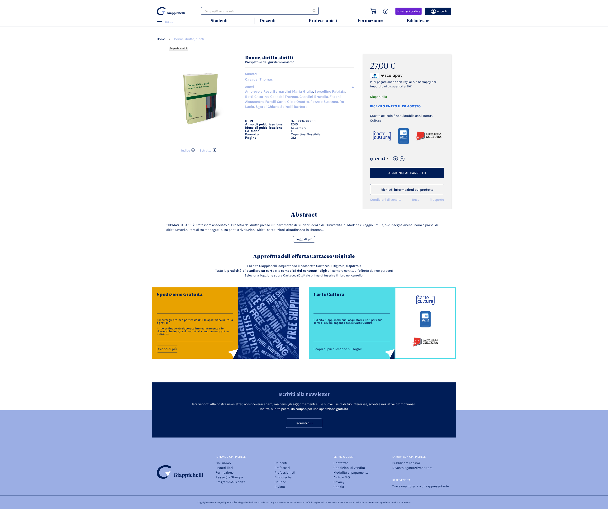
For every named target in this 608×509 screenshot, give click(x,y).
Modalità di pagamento (351, 473)
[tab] (299, 86)
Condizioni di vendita (386, 200)
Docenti (268, 20)
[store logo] (171, 11)
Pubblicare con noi (406, 463)
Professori (282, 468)
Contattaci (341, 463)
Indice (185, 150)
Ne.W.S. (230, 502)
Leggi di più (304, 239)
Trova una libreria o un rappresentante (420, 486)
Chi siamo (223, 463)
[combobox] (260, 11)
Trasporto (437, 200)
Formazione (370, 20)
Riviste (280, 487)
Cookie (338, 487)
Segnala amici (178, 48)
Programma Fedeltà (230, 482)
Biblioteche (418, 20)
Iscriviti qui (304, 423)
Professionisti (323, 20)
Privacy (338, 482)
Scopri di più (167, 349)
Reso (415, 200)
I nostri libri (224, 468)
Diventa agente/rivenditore (412, 468)
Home (161, 39)
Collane (280, 482)
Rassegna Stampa (229, 477)
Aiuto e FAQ (341, 477)
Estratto (206, 150)
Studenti (219, 20)
